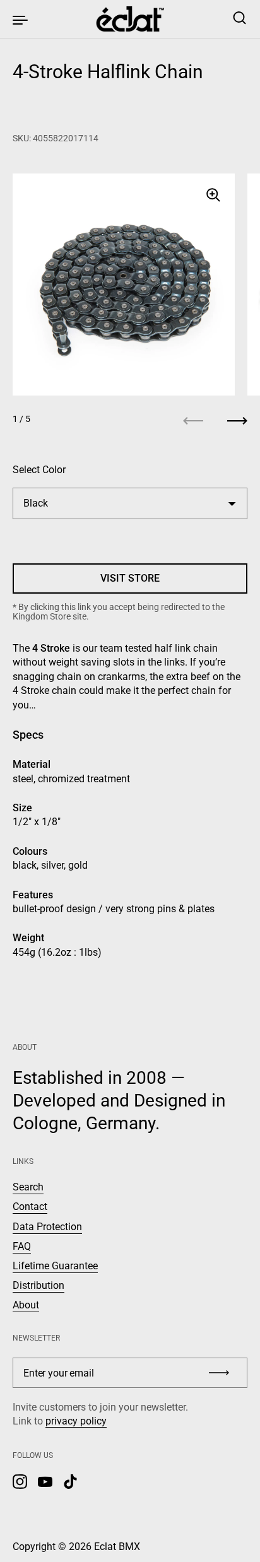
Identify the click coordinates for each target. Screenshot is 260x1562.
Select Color (39, 470)
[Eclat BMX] (130, 19)
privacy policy (76, 1421)
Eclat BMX (117, 1547)
